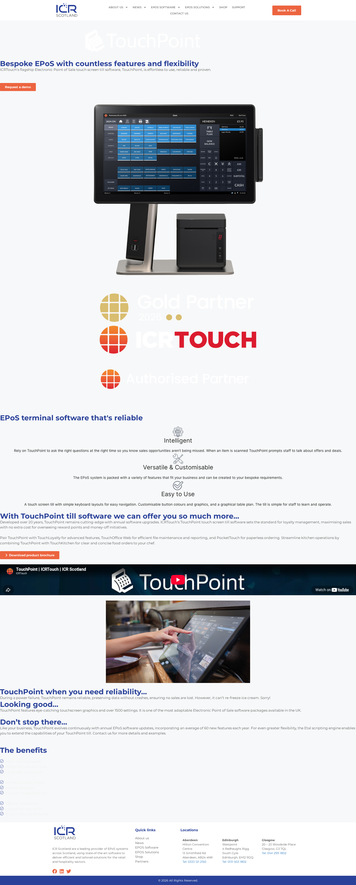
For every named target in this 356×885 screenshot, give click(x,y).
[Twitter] (68, 871)
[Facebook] (54, 871)
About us (116, 7)
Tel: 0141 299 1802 (274, 853)
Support (238, 7)
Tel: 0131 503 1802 (234, 862)
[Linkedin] (61, 871)
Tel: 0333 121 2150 (194, 862)
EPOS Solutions (197, 7)
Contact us (179, 13)
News (137, 7)
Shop (223, 7)
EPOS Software (163, 7)
